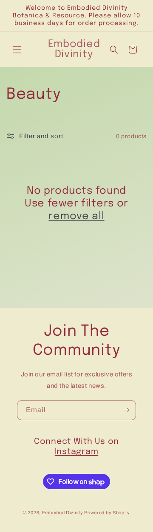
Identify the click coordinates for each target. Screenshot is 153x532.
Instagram (76, 452)
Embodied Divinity (62, 512)
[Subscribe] (126, 410)
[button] (17, 49)
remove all (76, 216)
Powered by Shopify (107, 512)
